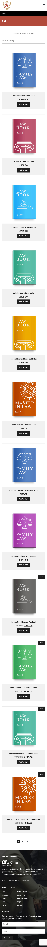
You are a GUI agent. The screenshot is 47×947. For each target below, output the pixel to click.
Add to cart (23, 104)
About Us (5, 895)
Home (3, 892)
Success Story (21, 895)
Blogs (19, 902)
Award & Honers (22, 892)
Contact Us (20, 905)
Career (4, 898)
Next (27, 842)
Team (3, 902)
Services (4, 905)
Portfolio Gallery (22, 898)
